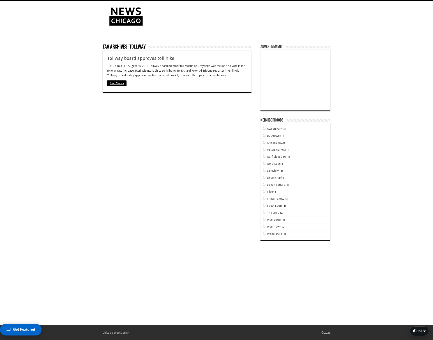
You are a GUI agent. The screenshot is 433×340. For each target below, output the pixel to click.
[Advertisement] (245, 15)
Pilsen (270, 191)
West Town (274, 226)
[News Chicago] (126, 15)
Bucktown (273, 135)
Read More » (117, 83)
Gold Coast (274, 163)
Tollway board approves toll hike (140, 58)
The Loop (273, 212)
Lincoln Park (274, 177)
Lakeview (273, 170)
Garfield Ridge (276, 156)
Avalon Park (274, 128)
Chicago (272, 142)
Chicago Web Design (116, 332)
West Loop (274, 219)
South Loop (274, 205)
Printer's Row (275, 198)
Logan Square (276, 184)
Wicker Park (274, 233)
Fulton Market (276, 149)
